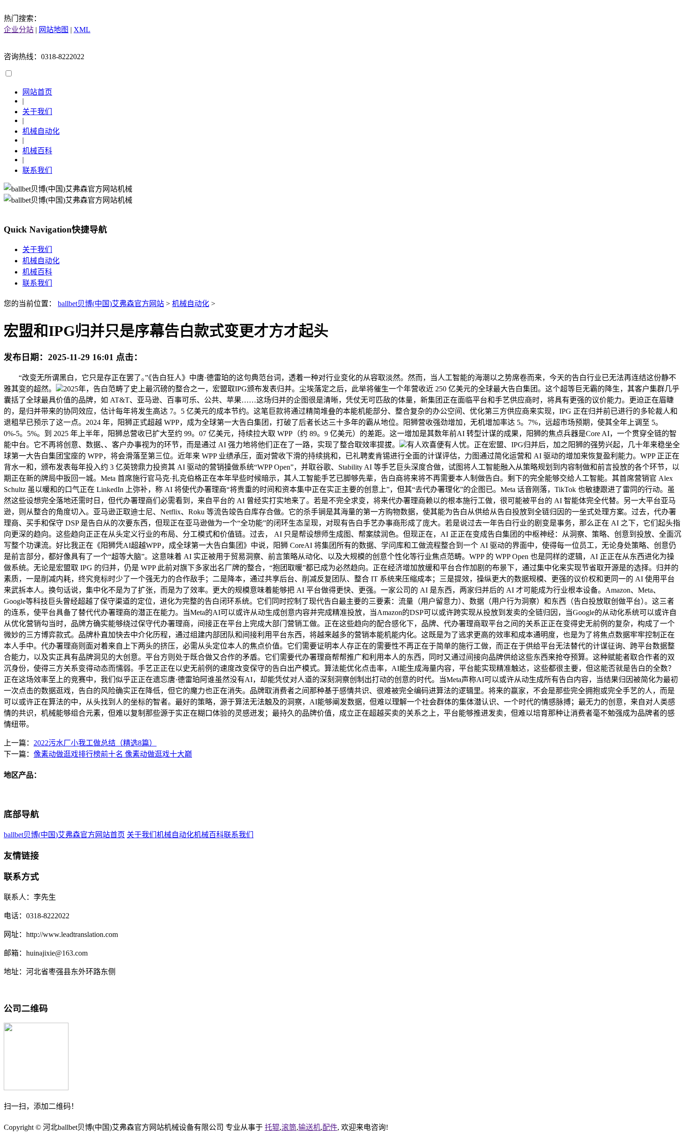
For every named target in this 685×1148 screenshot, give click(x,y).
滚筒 (288, 1127)
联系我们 (37, 170)
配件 (329, 1127)
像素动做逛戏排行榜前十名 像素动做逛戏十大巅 (113, 754)
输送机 (309, 1127)
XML (82, 30)
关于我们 (37, 112)
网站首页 (37, 92)
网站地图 (53, 30)
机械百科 (37, 151)
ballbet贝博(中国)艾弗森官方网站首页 (64, 835)
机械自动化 (41, 131)
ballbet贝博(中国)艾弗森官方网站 (111, 304)
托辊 (272, 1127)
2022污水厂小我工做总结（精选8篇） (95, 743)
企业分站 (19, 30)
